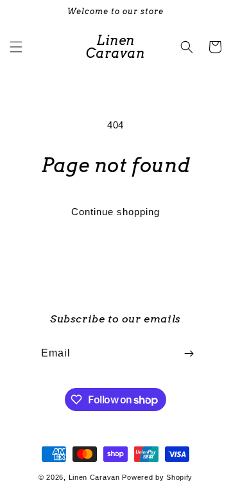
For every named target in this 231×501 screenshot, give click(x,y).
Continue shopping (115, 211)
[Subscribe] (189, 353)
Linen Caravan (94, 477)
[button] (16, 47)
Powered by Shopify (157, 477)
